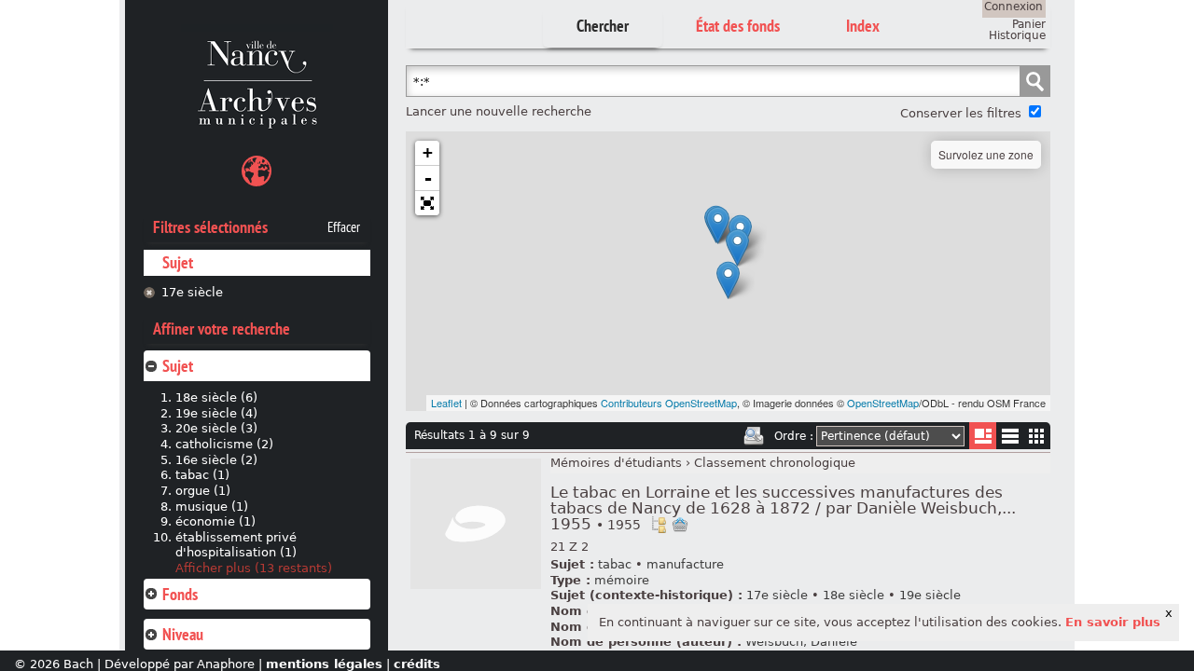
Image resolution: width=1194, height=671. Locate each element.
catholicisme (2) (224, 444)
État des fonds (738, 25)
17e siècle (192, 292)
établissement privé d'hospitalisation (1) (236, 545)
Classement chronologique (774, 463)
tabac (615, 564)
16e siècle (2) (216, 460)
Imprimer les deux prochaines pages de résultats (754, 436)
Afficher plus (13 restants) (253, 568)
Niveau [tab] (182, 634)
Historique (1017, 35)
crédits (417, 664)
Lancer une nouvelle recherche (498, 111)
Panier (1029, 24)
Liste (982, 435)
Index (863, 25)
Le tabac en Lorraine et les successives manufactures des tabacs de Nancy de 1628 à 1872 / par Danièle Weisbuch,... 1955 (783, 508)
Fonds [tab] (180, 594)
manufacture (685, 564)
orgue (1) (202, 491)
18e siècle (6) (216, 397)
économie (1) (215, 521)
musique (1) (211, 507)
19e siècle (930, 595)
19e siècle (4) (216, 413)
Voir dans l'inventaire (658, 524)
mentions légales (324, 664)
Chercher (602, 25)
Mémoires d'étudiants (616, 463)
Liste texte (1009, 439)
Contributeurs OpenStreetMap (669, 402)
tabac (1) (202, 475)
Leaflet (446, 402)
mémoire (621, 580)
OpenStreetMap (883, 402)
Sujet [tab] (177, 366)
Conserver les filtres (960, 113)
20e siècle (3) (216, 428)
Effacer (343, 227)
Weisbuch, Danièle (801, 642)
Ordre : (793, 436)
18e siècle (853, 595)
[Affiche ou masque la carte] (256, 173)
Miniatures (1036, 435)
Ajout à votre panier (680, 524)
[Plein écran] (427, 203)
